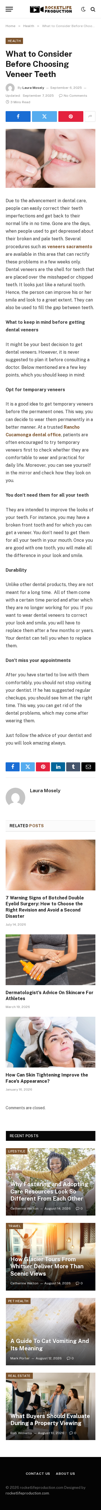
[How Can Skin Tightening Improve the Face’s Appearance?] (50, 1042)
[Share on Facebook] (18, 116)
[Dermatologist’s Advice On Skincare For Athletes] (50, 959)
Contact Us (38, 1474)
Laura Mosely (33, 88)
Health (14, 41)
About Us (65, 1474)
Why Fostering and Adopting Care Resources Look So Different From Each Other (49, 1191)
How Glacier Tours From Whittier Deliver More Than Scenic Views (47, 1266)
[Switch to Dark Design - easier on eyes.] (83, 9)
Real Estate (19, 1375)
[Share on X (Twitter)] (44, 116)
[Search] (92, 9)
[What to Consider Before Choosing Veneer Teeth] (50, 158)
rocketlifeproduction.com (27, 1493)
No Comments (75, 96)
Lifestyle (16, 1151)
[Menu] (9, 9)
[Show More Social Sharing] (90, 116)
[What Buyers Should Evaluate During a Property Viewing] (50, 1406)
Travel (14, 1226)
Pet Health (18, 1301)
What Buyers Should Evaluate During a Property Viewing (50, 1420)
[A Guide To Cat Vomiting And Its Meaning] (50, 1331)
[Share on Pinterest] (70, 116)
